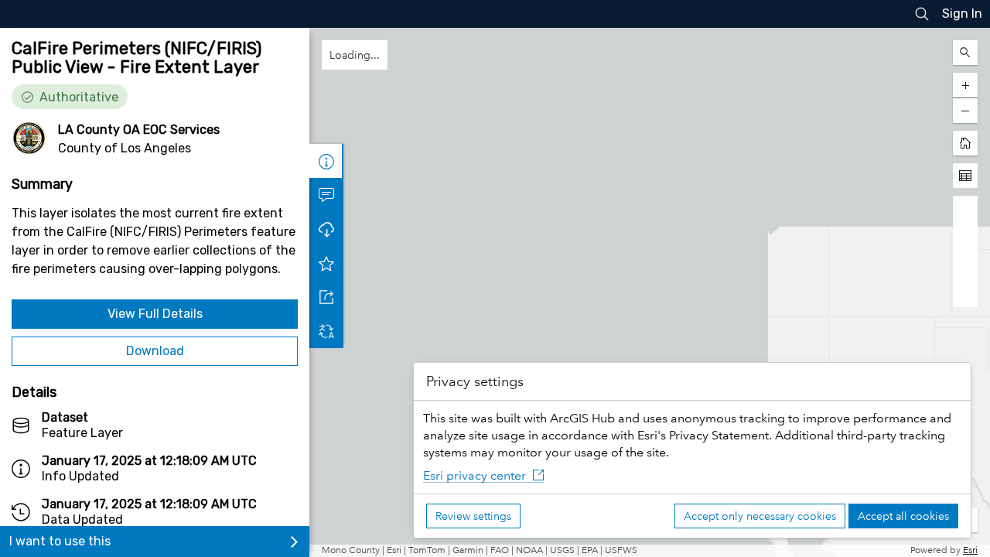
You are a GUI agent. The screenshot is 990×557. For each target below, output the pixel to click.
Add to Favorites (326, 297)
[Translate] (326, 365)
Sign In (962, 13)
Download (155, 350)
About (326, 161)
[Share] (326, 331)
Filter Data (326, 229)
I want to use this (60, 541)
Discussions (326, 195)
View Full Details (155, 313)
